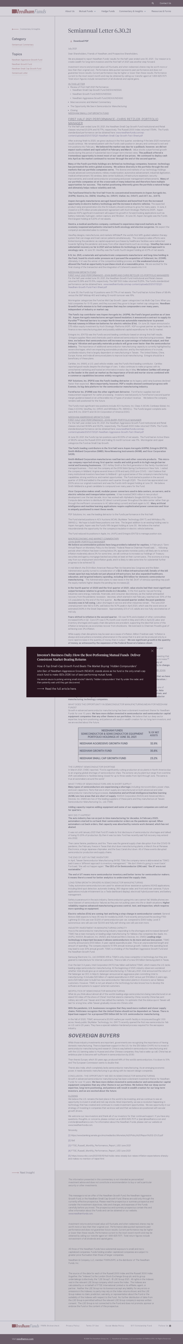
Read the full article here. (60, 688)
